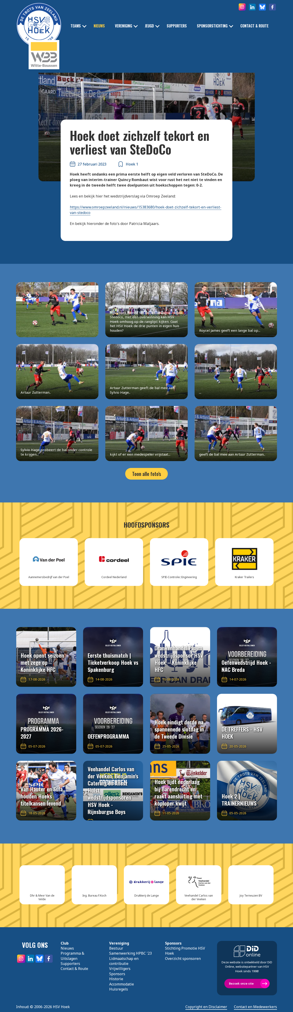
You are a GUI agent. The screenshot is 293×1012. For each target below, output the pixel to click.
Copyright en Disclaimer (206, 1006)
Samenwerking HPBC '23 (130, 953)
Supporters (177, 26)
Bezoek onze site (241, 983)
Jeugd (149, 26)
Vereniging (123, 26)
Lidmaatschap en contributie (123, 961)
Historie (116, 978)
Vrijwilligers (119, 968)
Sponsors (117, 973)
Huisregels (118, 989)
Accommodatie (121, 984)
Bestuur (116, 948)
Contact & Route (254, 26)
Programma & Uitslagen (72, 956)
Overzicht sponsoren (183, 958)
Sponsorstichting (212, 26)
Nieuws (99, 26)
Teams (76, 26)
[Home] (39, 18)
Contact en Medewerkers (255, 1006)
